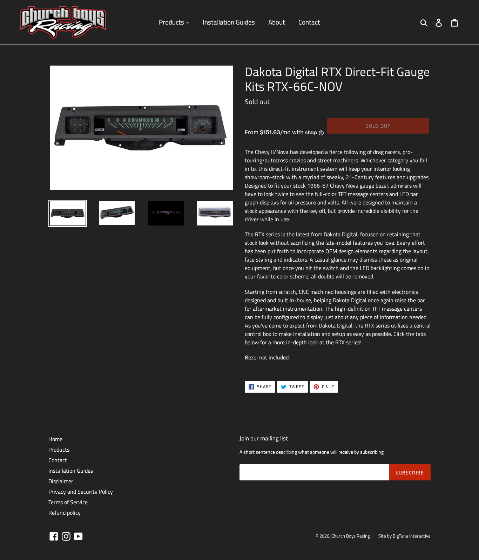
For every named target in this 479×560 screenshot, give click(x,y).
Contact (309, 22)
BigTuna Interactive (412, 535)
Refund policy (64, 512)
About (276, 22)
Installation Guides (229, 22)
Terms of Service (68, 502)
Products (172, 22)
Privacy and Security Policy (80, 491)
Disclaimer (60, 481)
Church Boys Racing (350, 535)
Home (55, 439)
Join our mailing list (264, 438)
